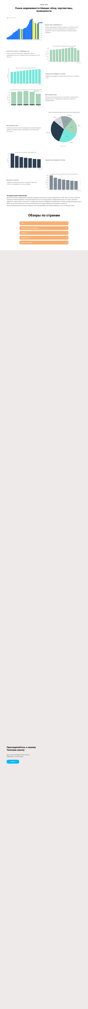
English (84, 2)
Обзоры (70, 2)
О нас (4, 2)
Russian (79, 2)
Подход (8, 2)
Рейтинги (14, 2)
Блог (75, 2)
